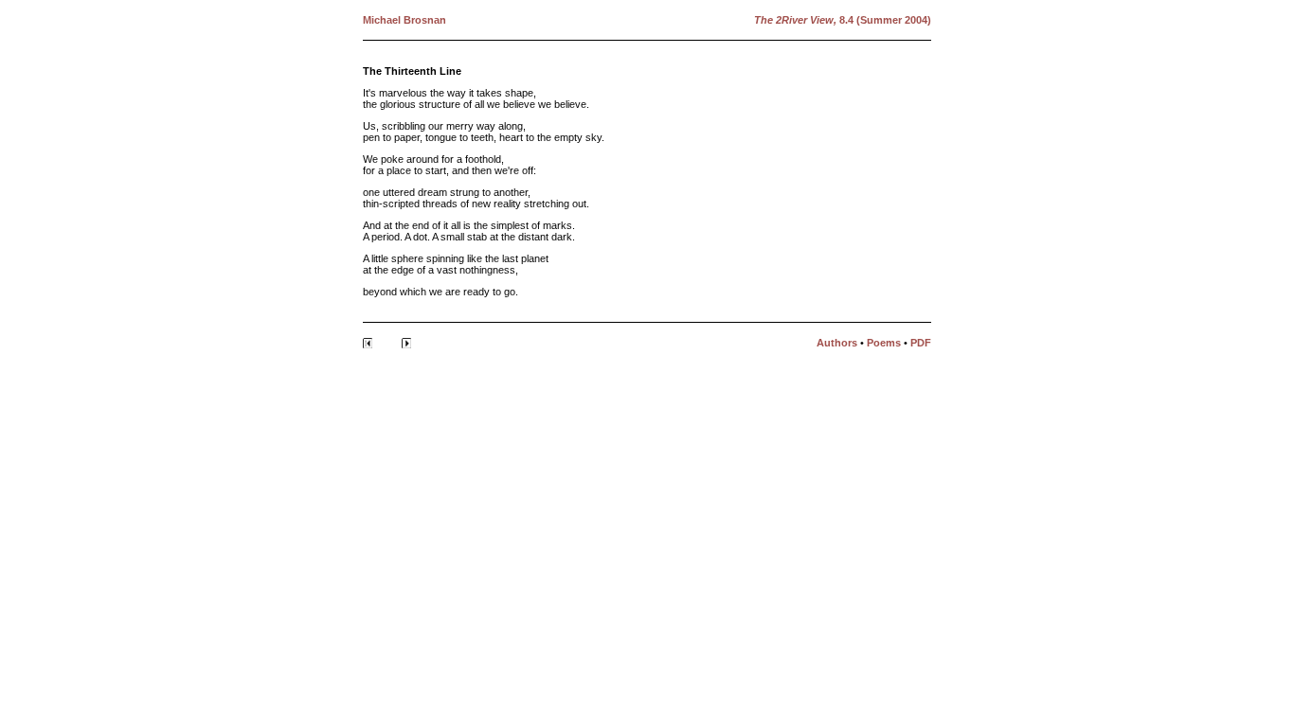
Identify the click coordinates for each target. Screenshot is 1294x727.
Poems (884, 342)
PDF (920, 342)
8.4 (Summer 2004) (883, 20)
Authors (837, 342)
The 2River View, (795, 20)
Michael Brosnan (404, 20)
